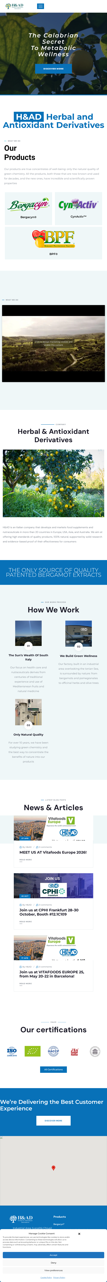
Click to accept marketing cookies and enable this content (53, 343)
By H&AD (27, 847)
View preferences (53, 1270)
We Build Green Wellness (78, 656)
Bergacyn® (28, 217)
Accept (53, 1255)
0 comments (45, 847)
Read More (26, 860)
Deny (53, 1262)
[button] (79, 1233)
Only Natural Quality (28, 734)
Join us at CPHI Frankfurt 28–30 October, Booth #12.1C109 (49, 912)
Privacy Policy (59, 1277)
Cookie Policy (46, 1277)
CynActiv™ (79, 216)
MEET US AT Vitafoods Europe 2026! (53, 852)
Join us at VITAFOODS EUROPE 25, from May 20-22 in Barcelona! (52, 974)
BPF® (53, 254)
